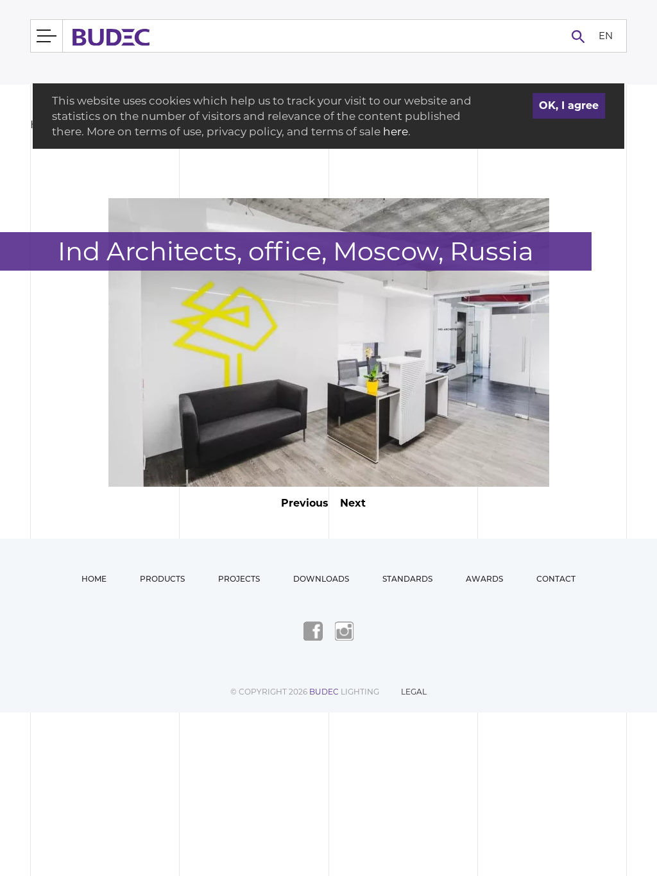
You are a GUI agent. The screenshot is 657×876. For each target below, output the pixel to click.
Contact (556, 579)
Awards (484, 579)
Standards (407, 579)
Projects (239, 579)
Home (94, 579)
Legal (414, 691)
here (395, 131)
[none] (605, 36)
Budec (324, 691)
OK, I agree (569, 105)
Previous (304, 503)
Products (162, 579)
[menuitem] (605, 36)
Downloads (321, 579)
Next (353, 503)
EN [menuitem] (606, 35)
